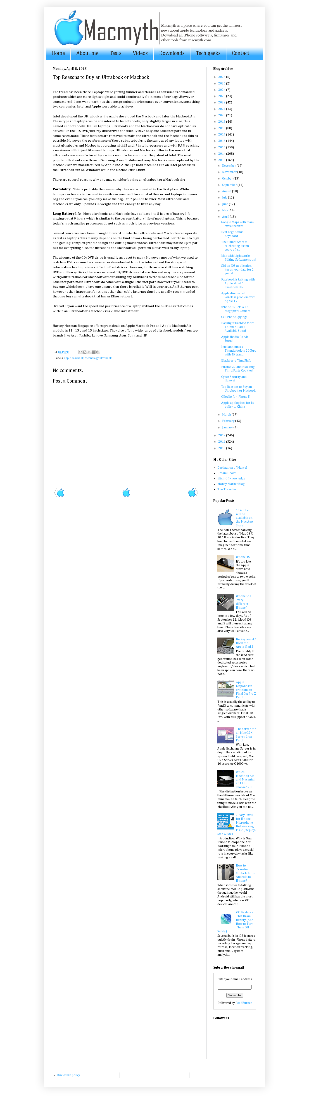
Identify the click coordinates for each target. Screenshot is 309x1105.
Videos (140, 53)
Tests (115, 53)
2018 (222, 128)
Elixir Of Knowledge (231, 478)
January (227, 427)
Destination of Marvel (232, 467)
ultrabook (106, 358)
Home (58, 53)
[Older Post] (193, 496)
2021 (222, 109)
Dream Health (226, 473)
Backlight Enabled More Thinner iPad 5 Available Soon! (237, 327)
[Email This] (80, 352)
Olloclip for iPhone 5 (235, 396)
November (229, 172)
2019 (222, 121)
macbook (77, 358)
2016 (222, 141)
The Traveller (226, 489)
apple (67, 358)
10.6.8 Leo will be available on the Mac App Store (244, 518)
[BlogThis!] (85, 352)
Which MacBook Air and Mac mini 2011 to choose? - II (245, 780)
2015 (222, 147)
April (226, 216)
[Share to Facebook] (93, 352)
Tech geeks (208, 53)
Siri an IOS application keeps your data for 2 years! (237, 269)
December (229, 165)
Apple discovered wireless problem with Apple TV (238, 297)
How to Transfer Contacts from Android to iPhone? (245, 873)
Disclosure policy (68, 1075)
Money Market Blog (231, 484)
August (227, 191)
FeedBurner (243, 1003)
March (227, 414)
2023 (222, 96)
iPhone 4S (243, 557)
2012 (222, 435)
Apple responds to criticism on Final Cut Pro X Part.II (246, 690)
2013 (222, 160)
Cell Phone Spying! (234, 317)
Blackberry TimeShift (236, 360)
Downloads (172, 53)
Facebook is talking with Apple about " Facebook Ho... (238, 283)
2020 (222, 115)
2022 (222, 102)
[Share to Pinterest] (97, 352)
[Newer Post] (59, 496)
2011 (222, 441)
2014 (222, 153)
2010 (222, 448)
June (225, 204)
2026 (222, 77)
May (225, 210)
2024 (222, 89)
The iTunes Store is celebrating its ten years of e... (235, 246)
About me (87, 53)
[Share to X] (89, 352)
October (227, 178)
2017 (222, 134)
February (228, 421)
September (230, 185)
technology (91, 358)
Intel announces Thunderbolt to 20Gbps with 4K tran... (238, 350)
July (225, 197)
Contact (241, 53)
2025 (222, 83)
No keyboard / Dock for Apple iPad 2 (246, 643)
